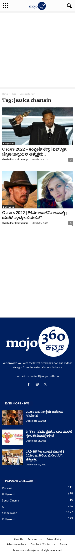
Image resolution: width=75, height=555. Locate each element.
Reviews (7, 488)
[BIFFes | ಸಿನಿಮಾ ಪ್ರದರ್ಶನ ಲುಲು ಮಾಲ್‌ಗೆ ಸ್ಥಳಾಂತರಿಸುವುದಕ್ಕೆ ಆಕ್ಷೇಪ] (12, 437)
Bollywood (8, 143)
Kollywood (8, 519)
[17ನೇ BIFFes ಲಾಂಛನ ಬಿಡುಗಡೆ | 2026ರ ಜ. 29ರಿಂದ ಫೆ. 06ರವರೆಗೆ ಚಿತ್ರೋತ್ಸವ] (12, 457)
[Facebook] (29, 384)
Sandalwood (9, 513)
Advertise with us (16, 544)
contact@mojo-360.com (45, 376)
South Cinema (10, 500)
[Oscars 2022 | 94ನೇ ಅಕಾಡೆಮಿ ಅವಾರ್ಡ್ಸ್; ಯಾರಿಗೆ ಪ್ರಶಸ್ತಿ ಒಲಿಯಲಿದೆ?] (37, 189)
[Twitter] (46, 384)
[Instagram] (38, 384)
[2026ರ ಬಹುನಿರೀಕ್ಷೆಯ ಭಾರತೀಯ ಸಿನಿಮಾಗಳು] (12, 417)
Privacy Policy (54, 539)
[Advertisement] (37, 50)
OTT (5, 506)
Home (5, 93)
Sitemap (64, 544)
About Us (18, 539)
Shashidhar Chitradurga (15, 159)
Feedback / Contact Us (43, 544)
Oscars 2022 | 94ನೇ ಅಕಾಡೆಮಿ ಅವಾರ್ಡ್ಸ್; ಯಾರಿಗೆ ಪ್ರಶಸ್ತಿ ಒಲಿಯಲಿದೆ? (34, 215)
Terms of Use (35, 539)
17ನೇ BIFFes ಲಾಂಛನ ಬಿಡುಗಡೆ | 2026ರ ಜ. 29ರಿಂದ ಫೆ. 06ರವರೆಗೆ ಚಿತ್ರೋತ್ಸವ (45, 455)
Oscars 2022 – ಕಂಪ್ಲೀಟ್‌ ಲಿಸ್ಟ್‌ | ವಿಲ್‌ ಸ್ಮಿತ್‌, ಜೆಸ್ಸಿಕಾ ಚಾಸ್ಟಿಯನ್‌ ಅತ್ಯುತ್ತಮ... (34, 151)
